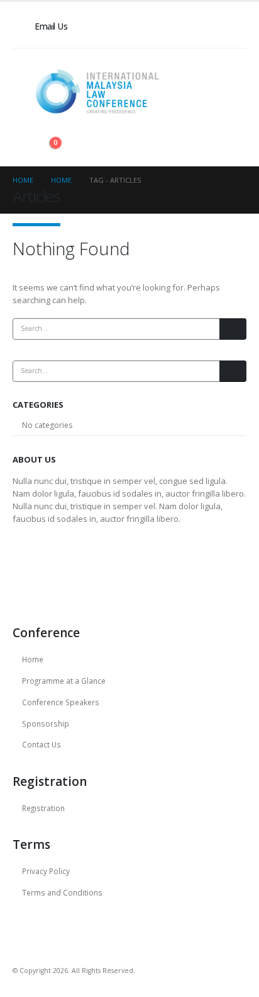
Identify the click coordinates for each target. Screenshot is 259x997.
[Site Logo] (97, 91)
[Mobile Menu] (78, 150)
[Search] (232, 329)
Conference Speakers (60, 702)
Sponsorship (45, 723)
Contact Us (41, 744)
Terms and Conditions (62, 892)
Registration (43, 808)
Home (32, 659)
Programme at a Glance (64, 681)
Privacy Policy (46, 871)
